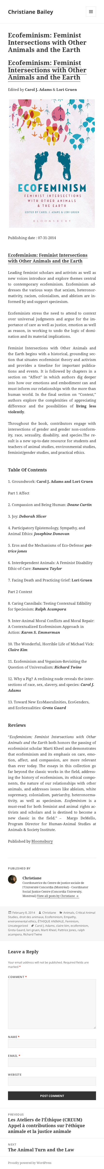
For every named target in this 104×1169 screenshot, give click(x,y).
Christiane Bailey (30, 11)
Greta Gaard (16, 930)
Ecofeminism (53, 917)
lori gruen (32, 930)
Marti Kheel (48, 930)
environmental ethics (22, 921)
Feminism (71, 921)
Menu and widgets (91, 16)
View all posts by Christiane (56, 896)
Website (15, 1075)
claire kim (62, 926)
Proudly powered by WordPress (29, 1163)
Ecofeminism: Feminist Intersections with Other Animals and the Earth (47, 69)
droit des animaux (31, 917)
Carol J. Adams (45, 926)
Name (14, 1037)
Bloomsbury (42, 841)
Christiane (49, 913)
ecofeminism (79, 926)
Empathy (70, 917)
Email (14, 1056)
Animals (68, 913)
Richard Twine (32, 934)
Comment (17, 977)
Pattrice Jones (67, 930)
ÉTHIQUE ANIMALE (51, 921)
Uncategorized (18, 926)
